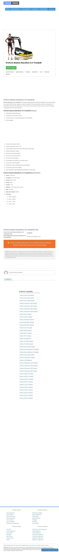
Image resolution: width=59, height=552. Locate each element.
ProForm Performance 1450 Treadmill (28, 311)
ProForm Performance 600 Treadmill (28, 306)
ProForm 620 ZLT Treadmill (26, 392)
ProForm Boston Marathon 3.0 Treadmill (29, 352)
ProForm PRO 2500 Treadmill (27, 322)
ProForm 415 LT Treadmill (26, 327)
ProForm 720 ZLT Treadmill (26, 387)
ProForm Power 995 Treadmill (27, 298)
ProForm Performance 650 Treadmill (28, 371)
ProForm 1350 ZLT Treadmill (26, 376)
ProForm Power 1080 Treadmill (27, 300)
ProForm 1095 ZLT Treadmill (26, 373)
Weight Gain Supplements (37, 538)
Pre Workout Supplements (37, 536)
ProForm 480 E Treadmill (25, 330)
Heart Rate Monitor (36, 518)
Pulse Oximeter (35, 523)
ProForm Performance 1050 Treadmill (28, 365)
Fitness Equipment (10, 512)
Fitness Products (10, 519)
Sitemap (47, 545)
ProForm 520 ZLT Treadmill (26, 398)
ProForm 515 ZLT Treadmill (26, 395)
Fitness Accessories (10, 516)
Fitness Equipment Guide (17, 545)
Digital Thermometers (36, 514)
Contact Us (51, 9)
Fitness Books (43, 9)
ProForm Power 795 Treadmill (27, 295)
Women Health (9, 532)
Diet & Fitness (9, 536)
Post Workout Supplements (38, 534)
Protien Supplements (42, 529)
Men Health (8, 534)
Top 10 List (8, 529)
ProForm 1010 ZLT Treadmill (26, 379)
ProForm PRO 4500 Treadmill (27, 325)
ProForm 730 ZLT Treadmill (26, 390)
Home (7, 9)
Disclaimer (38, 545)
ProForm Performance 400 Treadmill (28, 303)
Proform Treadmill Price (25, 338)
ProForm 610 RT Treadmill (26, 317)
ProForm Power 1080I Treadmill (27, 346)
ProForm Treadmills (36, 18)
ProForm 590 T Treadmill (25, 314)
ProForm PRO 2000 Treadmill (27, 319)
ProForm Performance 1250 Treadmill (28, 363)
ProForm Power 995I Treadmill (27, 354)
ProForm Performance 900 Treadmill (28, 308)
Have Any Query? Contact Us (49, 549)
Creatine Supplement (36, 532)
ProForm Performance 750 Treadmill (28, 368)
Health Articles (16, 523)
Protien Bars (35, 529)
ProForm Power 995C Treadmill (27, 357)
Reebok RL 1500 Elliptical (26, 360)
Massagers (34, 519)
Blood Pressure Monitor (37, 512)
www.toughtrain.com (32, 545)
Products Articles (10, 538)
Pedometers (34, 521)
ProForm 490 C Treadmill (26, 333)
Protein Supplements (10, 531)
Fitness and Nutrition (10, 518)
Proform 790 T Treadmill (25, 336)
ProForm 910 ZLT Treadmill (26, 381)
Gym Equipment (9, 514)
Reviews (8, 539)
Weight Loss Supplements (37, 539)
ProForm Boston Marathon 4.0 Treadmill (29, 349)
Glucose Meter (35, 516)
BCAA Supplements (36, 531)
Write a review (11, 67)
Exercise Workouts (10, 521)
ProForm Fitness (26, 18)
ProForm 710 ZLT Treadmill (26, 384)
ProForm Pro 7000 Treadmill (26, 341)
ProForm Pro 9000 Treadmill (26, 344)
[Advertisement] (29, 87)
